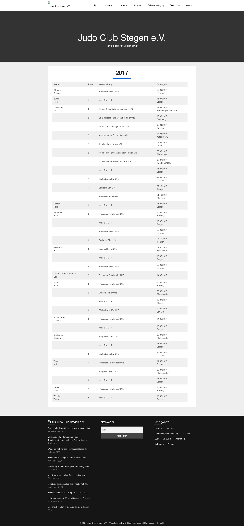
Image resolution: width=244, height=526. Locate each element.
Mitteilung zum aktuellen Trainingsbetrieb (66, 483)
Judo (96, 5)
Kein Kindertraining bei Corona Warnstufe (66, 457)
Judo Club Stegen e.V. (71, 422)
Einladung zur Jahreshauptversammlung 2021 (68, 466)
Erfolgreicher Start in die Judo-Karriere (65, 506)
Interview (169, 428)
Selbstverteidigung (156, 5)
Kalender (138, 5)
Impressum (138, 522)
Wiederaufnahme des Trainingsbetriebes (66, 448)
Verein (189, 5)
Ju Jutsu (167, 438)
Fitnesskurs (175, 5)
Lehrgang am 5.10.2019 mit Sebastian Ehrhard (69, 498)
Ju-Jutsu (109, 5)
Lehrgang (159, 443)
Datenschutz (149, 522)
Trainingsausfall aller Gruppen (61, 492)
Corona (158, 428)
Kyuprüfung (180, 438)
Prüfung (171, 443)
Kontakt (160, 522)
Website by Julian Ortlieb (120, 522)
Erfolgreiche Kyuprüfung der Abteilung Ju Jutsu (69, 428)
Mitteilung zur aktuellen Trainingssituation (66, 475)
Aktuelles (124, 5)
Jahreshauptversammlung (166, 433)
